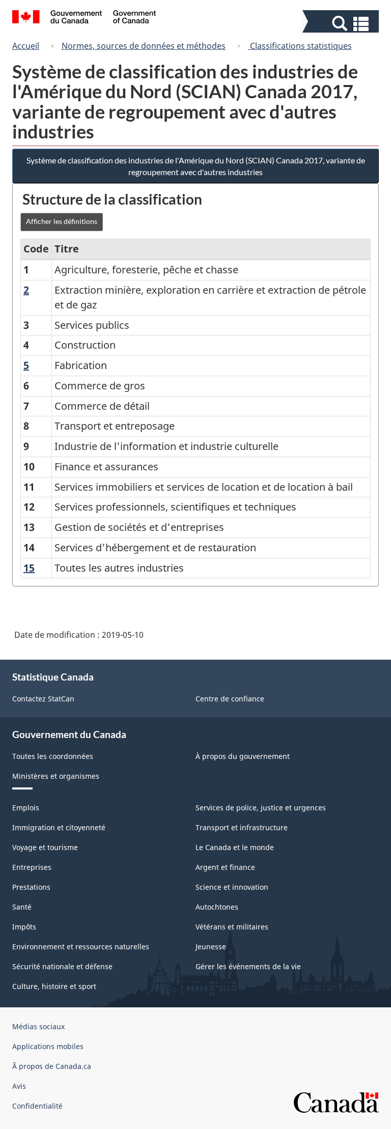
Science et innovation (232, 887)
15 (29, 568)
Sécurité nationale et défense (62, 966)
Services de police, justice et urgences (261, 807)
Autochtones (217, 907)
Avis (19, 1086)
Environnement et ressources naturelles (80, 946)
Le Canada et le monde (235, 847)
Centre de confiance (230, 698)
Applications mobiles (47, 1046)
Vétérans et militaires (232, 927)
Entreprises (31, 867)
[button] (342, 23)
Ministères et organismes (55, 776)
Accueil (25, 45)
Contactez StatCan (43, 698)
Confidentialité (37, 1106)
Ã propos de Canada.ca (51, 1066)
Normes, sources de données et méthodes (144, 45)
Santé (22, 907)
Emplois (25, 807)
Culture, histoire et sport (54, 986)
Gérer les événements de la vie (248, 966)
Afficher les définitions (61, 221)
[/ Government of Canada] (84, 18)
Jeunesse (211, 946)
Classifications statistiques (300, 45)
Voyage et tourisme (45, 847)
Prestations (31, 887)
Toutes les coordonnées (52, 756)
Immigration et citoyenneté (58, 827)
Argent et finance (225, 867)
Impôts (24, 927)
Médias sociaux (38, 1026)
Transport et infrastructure (242, 827)
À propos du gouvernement (243, 756)
